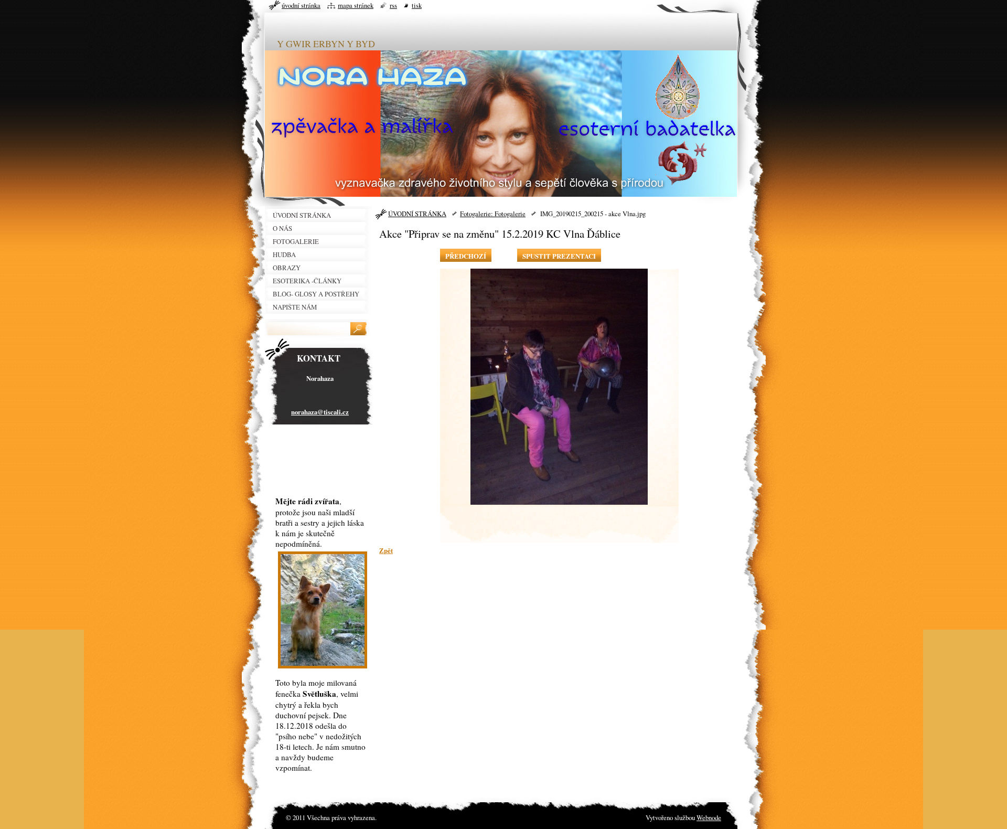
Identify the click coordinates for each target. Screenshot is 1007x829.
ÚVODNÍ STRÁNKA (417, 213)
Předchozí (465, 256)
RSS (393, 5)
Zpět (386, 550)
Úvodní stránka (301, 5)
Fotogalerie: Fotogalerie (493, 213)
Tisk (417, 5)
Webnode (709, 817)
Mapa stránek (355, 5)
